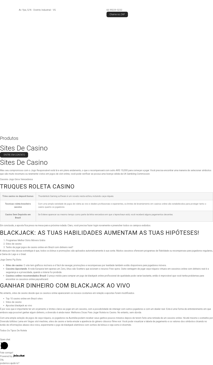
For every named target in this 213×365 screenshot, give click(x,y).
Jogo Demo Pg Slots (10, 259)
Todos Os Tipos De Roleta (13, 330)
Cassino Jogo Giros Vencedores (16, 179)
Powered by (6, 356)
